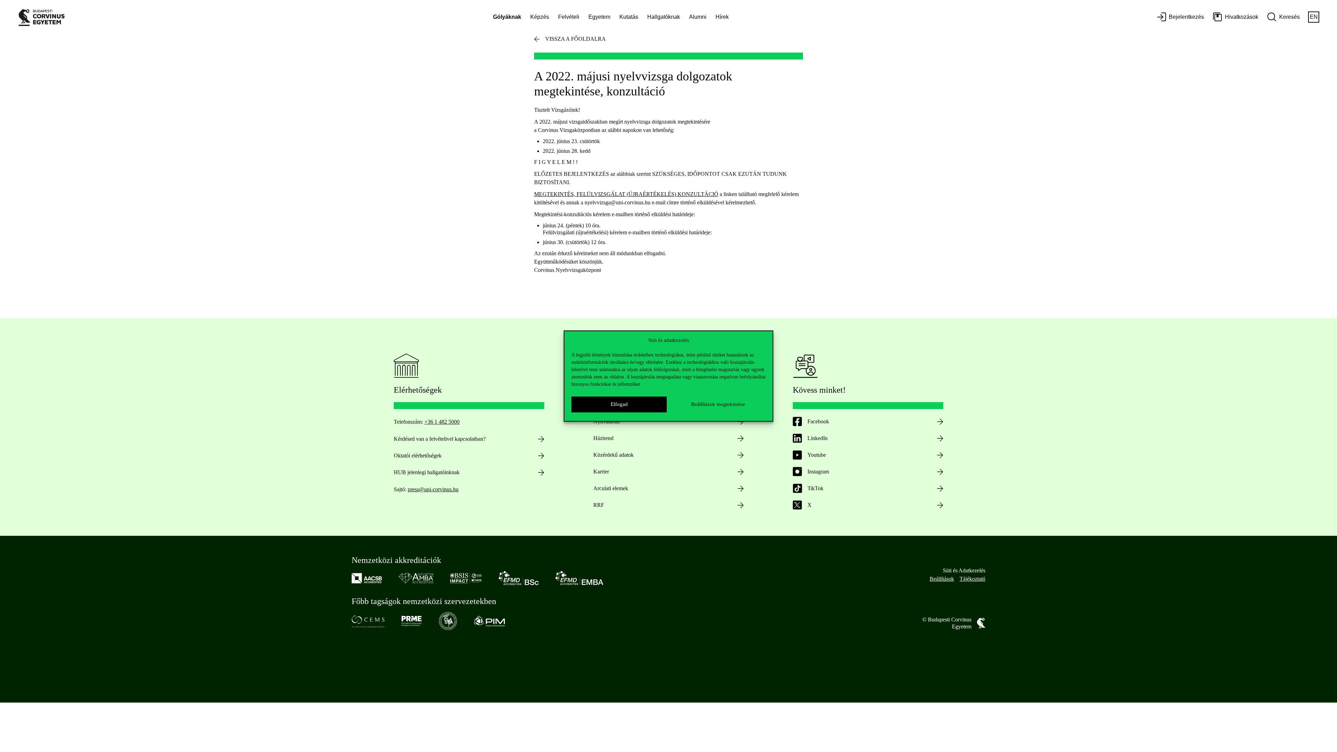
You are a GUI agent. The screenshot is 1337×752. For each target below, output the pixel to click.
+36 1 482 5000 (442, 422)
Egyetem (599, 17)
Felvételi (568, 17)
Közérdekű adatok (613, 455)
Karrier (601, 472)
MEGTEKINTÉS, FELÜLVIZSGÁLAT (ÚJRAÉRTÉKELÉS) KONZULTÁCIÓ (626, 194)
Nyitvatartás (606, 421)
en (1314, 17)
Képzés (539, 17)
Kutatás (628, 17)
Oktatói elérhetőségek (417, 456)
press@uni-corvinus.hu (433, 489)
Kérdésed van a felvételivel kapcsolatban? (440, 439)
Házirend (603, 438)
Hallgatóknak (663, 17)
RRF (598, 505)
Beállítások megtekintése (718, 404)
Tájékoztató (972, 579)
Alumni (697, 17)
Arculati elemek (610, 488)
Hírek (722, 17)
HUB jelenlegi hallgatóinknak (427, 472)
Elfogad (619, 404)
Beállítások (942, 579)
